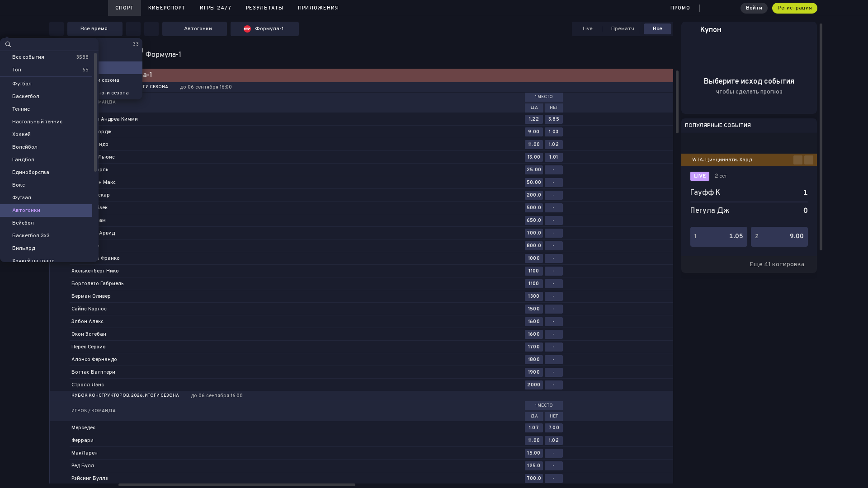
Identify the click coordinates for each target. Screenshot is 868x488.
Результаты (264, 8)
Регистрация (795, 8)
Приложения (318, 8)
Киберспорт (166, 8)
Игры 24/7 (215, 8)
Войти (754, 8)
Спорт (124, 8)
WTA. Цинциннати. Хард (722, 160)
